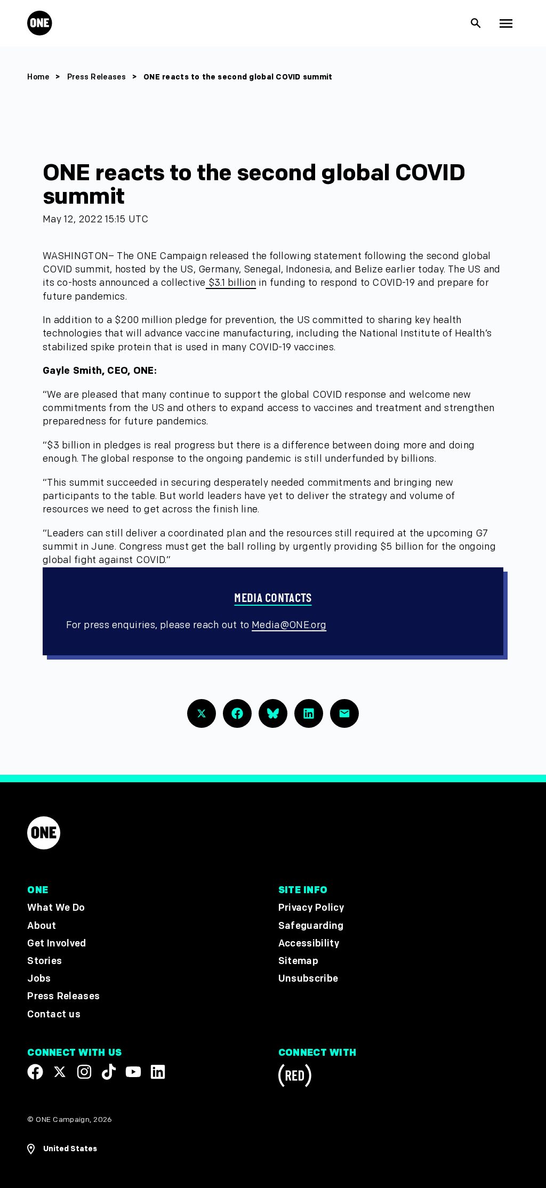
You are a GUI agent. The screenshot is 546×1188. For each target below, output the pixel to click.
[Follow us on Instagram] (84, 1071)
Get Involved (56, 943)
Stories (44, 960)
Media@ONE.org (289, 625)
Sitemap (298, 960)
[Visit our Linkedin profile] (158, 1071)
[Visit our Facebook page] (35, 1071)
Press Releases (97, 77)
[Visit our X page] (60, 1071)
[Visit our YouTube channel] (133, 1071)
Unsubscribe (308, 978)
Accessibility (308, 943)
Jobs (39, 978)
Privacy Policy (311, 907)
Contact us (54, 1014)
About (42, 925)
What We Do (56, 907)
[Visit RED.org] (294, 1076)
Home (38, 77)
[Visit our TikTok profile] (109, 1071)
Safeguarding (311, 925)
